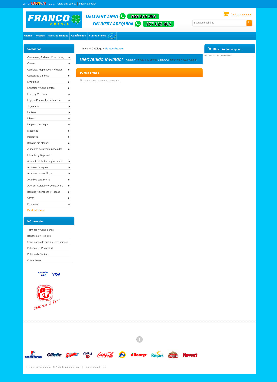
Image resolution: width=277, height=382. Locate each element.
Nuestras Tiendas (58, 35)
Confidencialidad (71, 367)
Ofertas (28, 35)
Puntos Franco (97, 35)
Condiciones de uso (95, 367)
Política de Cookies (38, 254)
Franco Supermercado (38, 367)
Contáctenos (78, 35)
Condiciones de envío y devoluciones (47, 242)
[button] (249, 23)
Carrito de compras (241, 14)
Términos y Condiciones (40, 229)
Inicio (85, 48)
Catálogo (97, 48)
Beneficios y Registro (39, 235)
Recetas (40, 35)
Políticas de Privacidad (40, 248)
